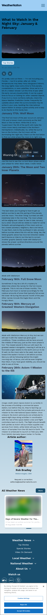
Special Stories (24, 548)
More (40, 491)
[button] (23, 540)
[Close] (43, 586)
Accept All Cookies (23, 611)
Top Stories (23, 545)
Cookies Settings (23, 598)
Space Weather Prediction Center (16, 100)
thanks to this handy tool (17, 110)
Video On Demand (23, 552)
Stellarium (36, 240)
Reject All (23, 604)
